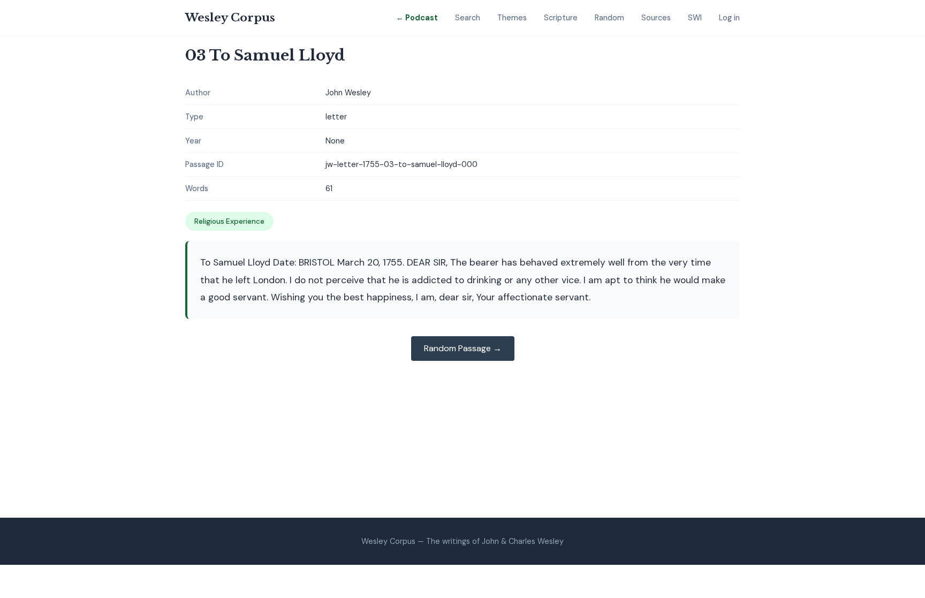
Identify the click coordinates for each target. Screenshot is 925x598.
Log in (729, 17)
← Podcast (417, 17)
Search (467, 17)
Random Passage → (463, 348)
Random (609, 17)
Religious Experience (229, 221)
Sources (656, 17)
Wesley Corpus (230, 18)
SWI (695, 17)
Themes (512, 17)
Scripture (561, 17)
